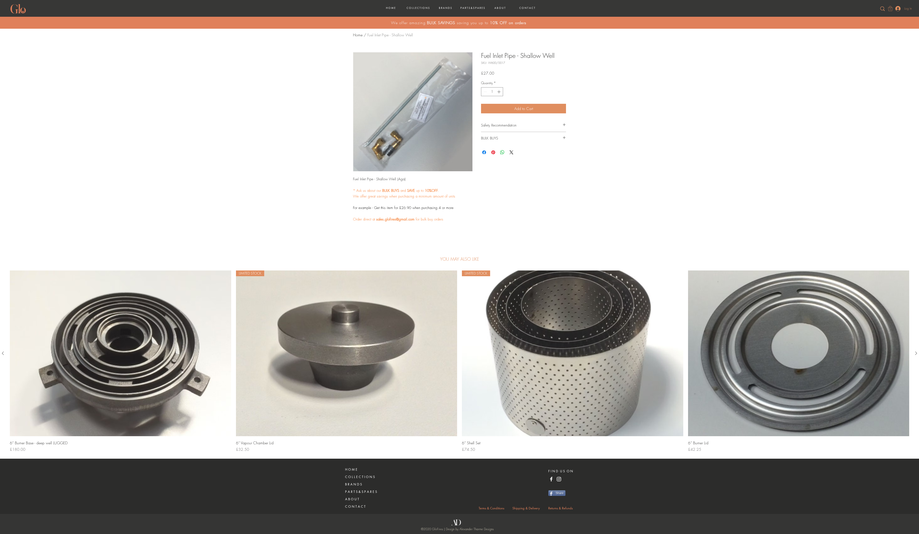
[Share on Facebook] (484, 152)
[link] (890, 8)
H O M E (351, 469)
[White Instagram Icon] (559, 479)
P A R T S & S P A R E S (361, 492)
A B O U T (352, 499)
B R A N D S (353, 484)
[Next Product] (916, 353)
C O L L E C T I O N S (360, 477)
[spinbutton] (492, 92)
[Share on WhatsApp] (502, 152)
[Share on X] (511, 152)
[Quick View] (120, 353)
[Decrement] (485, 92)
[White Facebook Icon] (551, 479)
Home (358, 35)
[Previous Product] (3, 353)
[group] (459, 361)
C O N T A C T (355, 506)
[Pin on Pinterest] (493, 152)
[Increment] (499, 92)
